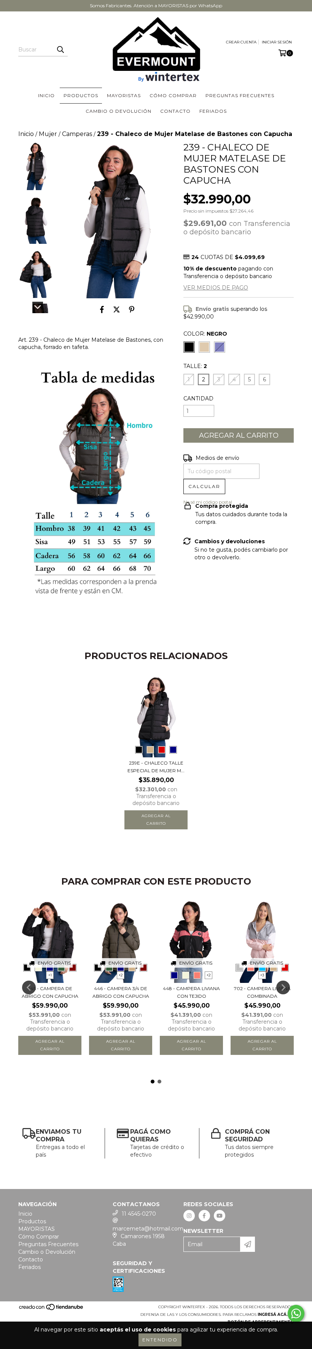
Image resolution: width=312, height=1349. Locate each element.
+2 (121, 975)
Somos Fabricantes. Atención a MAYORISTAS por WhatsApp (156, 5)
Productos (81, 95)
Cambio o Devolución (118, 111)
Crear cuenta (241, 42)
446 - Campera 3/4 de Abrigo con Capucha (120, 992)
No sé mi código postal (207, 502)
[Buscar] (60, 49)
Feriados (213, 111)
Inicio (46, 95)
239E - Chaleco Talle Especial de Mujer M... (156, 766)
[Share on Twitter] (116, 310)
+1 (50, 975)
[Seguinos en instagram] (189, 1215)
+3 (262, 975)
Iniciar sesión (277, 42)
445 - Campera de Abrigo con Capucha (50, 992)
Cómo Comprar (173, 95)
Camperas (77, 134)
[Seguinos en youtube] (219, 1215)
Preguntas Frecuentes (239, 95)
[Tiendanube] (51, 1309)
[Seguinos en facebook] (204, 1215)
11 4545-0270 (139, 1213)
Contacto (175, 111)
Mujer (48, 134)
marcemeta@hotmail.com (148, 1228)
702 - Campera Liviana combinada (262, 992)
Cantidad (198, 398)
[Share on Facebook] (102, 310)
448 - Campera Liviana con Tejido (191, 992)
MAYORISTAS (124, 95)
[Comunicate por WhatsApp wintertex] (296, 1313)
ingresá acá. (273, 1314)
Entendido (160, 1340)
